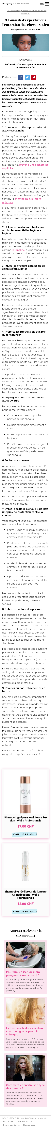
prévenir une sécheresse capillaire (25, 166)
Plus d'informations (23, 1121)
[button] (44, 4)
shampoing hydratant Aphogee (21, 200)
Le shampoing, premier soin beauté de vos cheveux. (26, 12)
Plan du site (8, 1121)
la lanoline (18, 250)
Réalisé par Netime (11, 1124)
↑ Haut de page (28, 1124)
